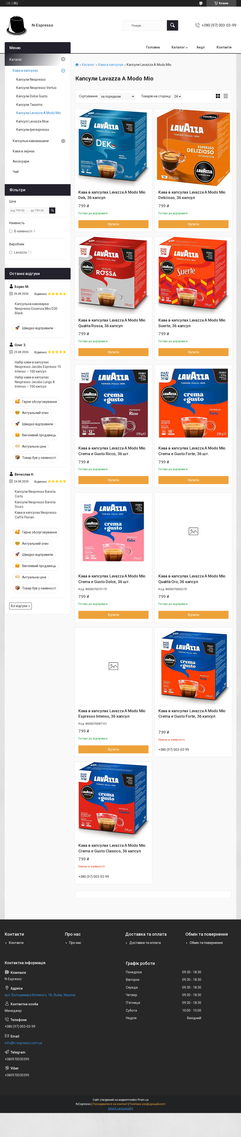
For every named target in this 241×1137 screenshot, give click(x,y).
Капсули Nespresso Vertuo (36, 88)
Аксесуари (21, 161)
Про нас (75, 943)
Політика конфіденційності (147, 1104)
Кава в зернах (24, 151)
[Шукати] (172, 25)
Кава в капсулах (110, 65)
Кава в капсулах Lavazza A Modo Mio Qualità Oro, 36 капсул (191, 579)
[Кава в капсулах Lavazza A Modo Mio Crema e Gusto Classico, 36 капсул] (113, 800)
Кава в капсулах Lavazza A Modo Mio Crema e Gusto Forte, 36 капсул (191, 713)
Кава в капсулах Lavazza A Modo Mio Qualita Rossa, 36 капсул (111, 323)
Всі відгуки (19, 606)
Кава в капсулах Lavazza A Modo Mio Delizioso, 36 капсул (191, 195)
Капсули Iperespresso (32, 129)
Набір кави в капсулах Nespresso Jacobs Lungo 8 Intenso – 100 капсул (35, 381)
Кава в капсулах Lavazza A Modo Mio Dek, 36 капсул (111, 195)
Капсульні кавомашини (31, 141)
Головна (153, 47)
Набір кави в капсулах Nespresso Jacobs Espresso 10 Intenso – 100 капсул (38, 366)
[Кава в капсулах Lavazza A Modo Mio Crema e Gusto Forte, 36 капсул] (193, 666)
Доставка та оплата (145, 943)
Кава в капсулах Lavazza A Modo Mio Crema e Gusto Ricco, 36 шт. (111, 451)
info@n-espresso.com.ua (23, 1043)
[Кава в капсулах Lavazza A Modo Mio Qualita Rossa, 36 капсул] (113, 275)
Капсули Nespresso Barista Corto (35, 494)
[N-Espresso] (16, 25)
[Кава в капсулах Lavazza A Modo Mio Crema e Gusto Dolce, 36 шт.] (113, 531)
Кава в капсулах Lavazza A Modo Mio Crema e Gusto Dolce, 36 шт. (111, 579)
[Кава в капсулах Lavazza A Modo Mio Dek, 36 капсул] (113, 147)
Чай (16, 172)
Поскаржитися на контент (110, 1104)
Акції (201, 47)
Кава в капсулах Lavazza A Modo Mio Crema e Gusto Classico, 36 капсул (111, 848)
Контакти (224, 47)
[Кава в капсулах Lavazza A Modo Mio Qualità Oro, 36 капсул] (193, 531)
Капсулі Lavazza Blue (32, 121)
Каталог (178, 47)
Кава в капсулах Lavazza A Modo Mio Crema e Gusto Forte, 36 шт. (191, 451)
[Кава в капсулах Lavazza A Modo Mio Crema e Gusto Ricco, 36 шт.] (113, 403)
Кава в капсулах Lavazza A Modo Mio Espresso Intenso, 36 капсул (111, 713)
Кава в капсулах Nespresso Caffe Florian (35, 515)
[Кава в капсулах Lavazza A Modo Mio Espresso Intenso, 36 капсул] (113, 666)
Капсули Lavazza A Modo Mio (38, 113)
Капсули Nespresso (31, 79)
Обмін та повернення (206, 943)
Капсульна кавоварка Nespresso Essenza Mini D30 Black (36, 308)
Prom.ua (143, 1099)
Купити (113, 224)
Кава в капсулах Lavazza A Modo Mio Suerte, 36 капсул (191, 323)
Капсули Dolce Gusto (32, 96)
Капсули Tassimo (29, 105)
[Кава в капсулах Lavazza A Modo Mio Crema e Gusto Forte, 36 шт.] (193, 403)
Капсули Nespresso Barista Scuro (35, 504)
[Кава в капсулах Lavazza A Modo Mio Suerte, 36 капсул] (193, 275)
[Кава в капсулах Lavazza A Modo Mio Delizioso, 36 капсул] (193, 147)
